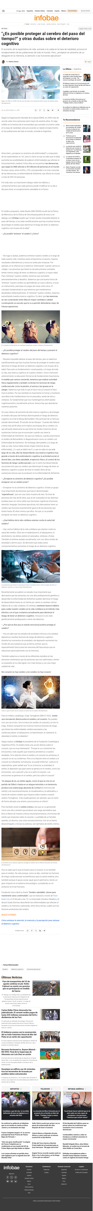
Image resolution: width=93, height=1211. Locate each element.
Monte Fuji (33, 24)
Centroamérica (29, 1187)
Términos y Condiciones (81, 1169)
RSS (29, 1193)
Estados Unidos (40, 11)
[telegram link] (11, 1181)
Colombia (50, 11)
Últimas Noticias (29, 1190)
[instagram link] (15, 1177)
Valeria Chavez (13, 61)
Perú (29, 1184)
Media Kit (64, 1184)
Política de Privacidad (81, 1172)
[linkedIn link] (15, 1181)
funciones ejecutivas (33, 969)
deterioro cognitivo (17, 969)
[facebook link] (7, 1177)
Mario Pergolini (61, 24)
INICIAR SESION (85, 11)
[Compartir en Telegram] (52, 110)
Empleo (46, 1172)
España (57, 11)
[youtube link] (7, 1181)
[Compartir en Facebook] (40, 110)
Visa (68, 24)
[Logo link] (46, 17)
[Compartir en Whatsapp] (36, 110)
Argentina (30, 11)
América (29, 1169)
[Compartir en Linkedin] (48, 110)
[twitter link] (11, 1177)
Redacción (46, 1169)
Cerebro (5, 969)
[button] (3, 11)
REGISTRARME (72, 11)
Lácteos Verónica (51, 24)
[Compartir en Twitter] (44, 110)
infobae (4, 28)
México (63, 11)
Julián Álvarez (41, 24)
